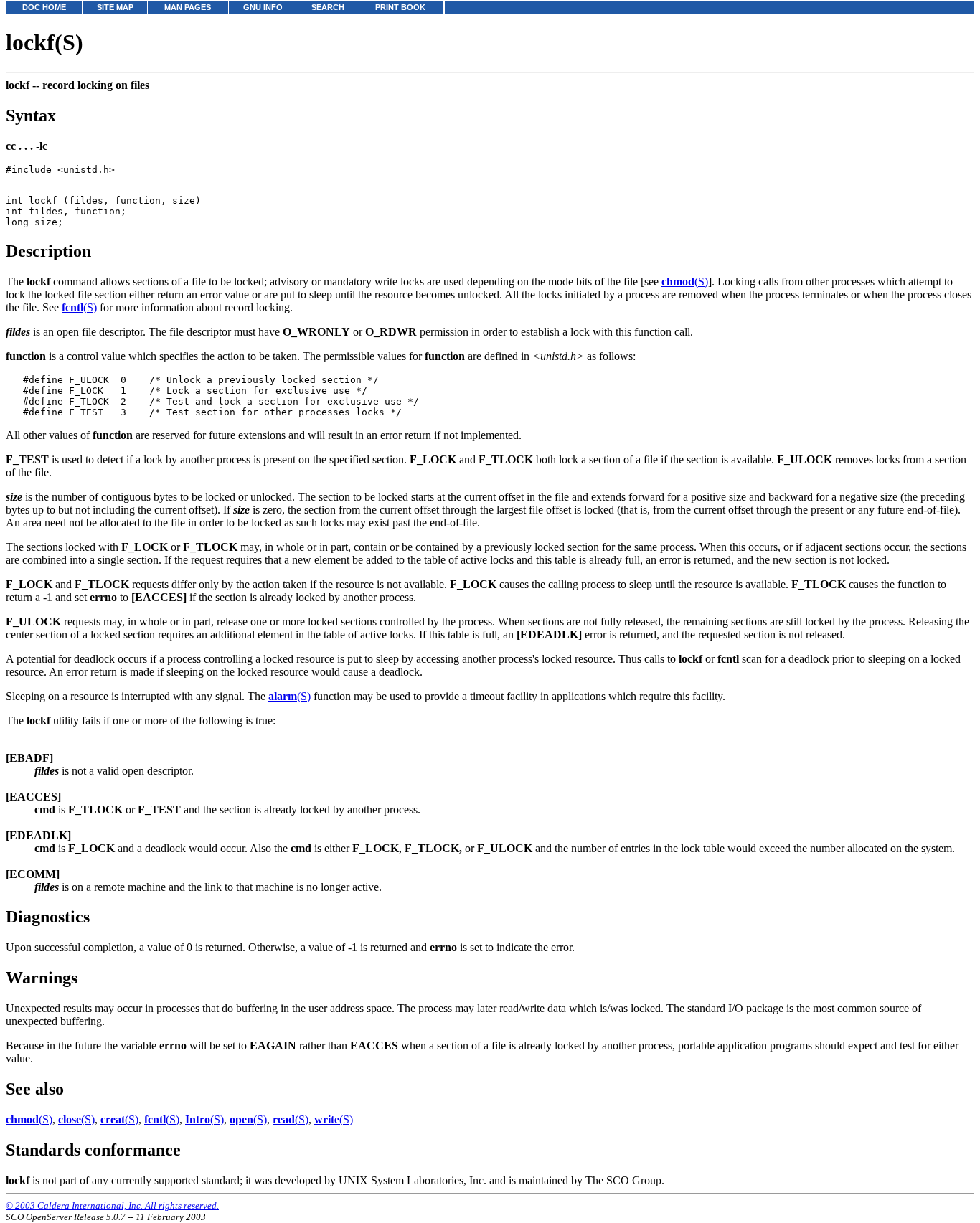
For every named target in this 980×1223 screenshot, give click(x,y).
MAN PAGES (187, 7)
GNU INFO (263, 7)
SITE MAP (115, 7)
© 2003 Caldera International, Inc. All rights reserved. (112, 1205)
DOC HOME (44, 7)
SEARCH (327, 7)
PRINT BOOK (400, 7)
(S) (684, 281)
